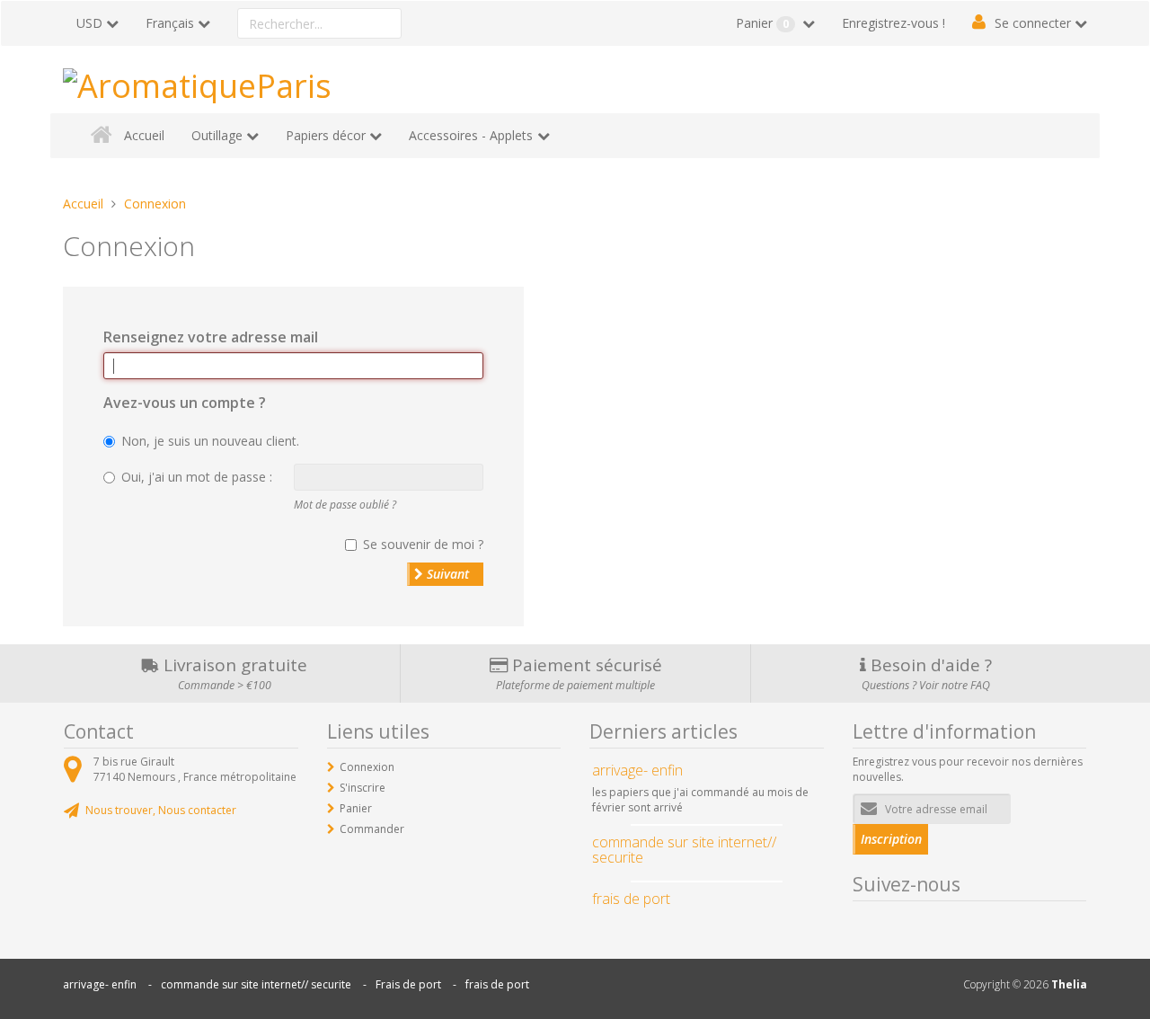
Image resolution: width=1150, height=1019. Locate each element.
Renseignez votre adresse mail (210, 337)
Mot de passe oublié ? (345, 504)
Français (170, 22)
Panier (762, 22)
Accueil (144, 135)
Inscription (891, 838)
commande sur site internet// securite (256, 984)
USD (89, 22)
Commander (372, 829)
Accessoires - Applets (471, 135)
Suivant (446, 573)
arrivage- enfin (100, 984)
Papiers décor (326, 135)
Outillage (217, 135)
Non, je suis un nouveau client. (210, 440)
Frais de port (408, 984)
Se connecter (1033, 22)
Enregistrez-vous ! (893, 22)
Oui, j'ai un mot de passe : (196, 476)
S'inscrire (362, 787)
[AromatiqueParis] (197, 82)
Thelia (1069, 984)
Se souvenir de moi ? (423, 544)
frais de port (497, 984)
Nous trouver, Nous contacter (160, 810)
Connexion (367, 767)
